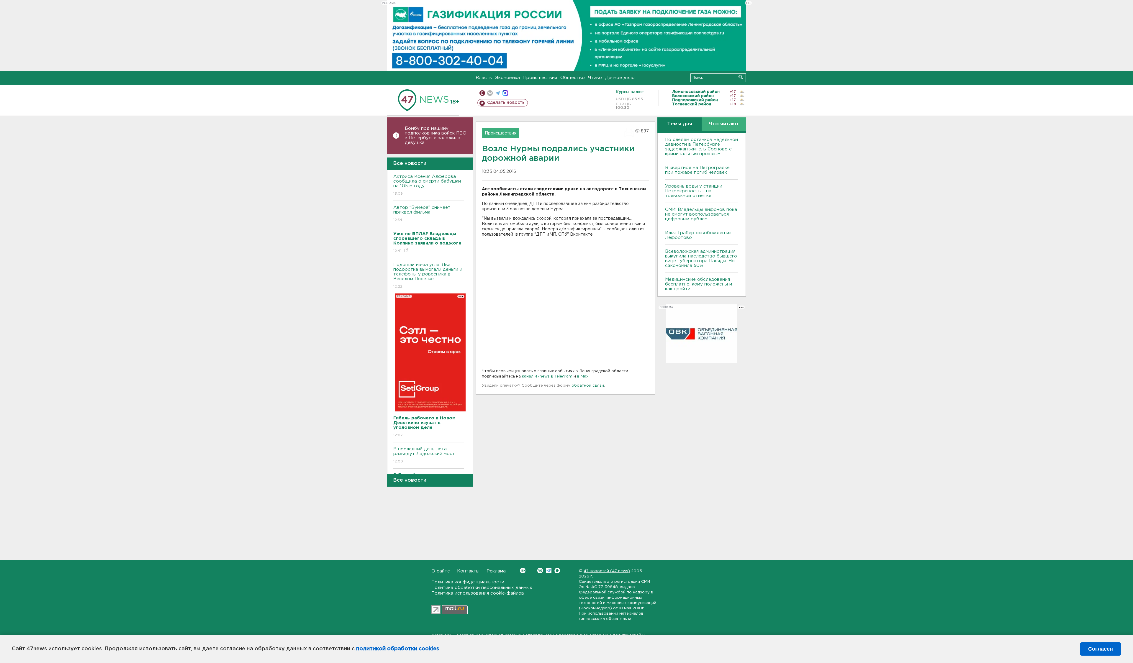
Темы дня (679, 124)
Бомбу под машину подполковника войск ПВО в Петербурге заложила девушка (435, 136)
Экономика (507, 78)
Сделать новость (506, 102)
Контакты (468, 571)
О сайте (440, 571)
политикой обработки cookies (397, 648)
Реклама (496, 571)
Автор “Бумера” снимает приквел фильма (422, 213)
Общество (572, 78)
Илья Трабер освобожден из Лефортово (698, 235)
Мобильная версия (482, 93)
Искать (741, 77)
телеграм (497, 93)
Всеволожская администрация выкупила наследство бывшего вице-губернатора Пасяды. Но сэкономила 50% (701, 259)
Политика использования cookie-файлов (477, 593)
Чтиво (595, 78)
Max (557, 570)
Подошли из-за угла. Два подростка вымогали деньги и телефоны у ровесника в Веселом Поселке (427, 275)
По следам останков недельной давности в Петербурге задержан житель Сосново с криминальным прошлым (701, 147)
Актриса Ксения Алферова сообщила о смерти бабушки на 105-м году (427, 185)
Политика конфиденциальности (467, 582)
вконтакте (490, 93)
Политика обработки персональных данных (481, 588)
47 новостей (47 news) (607, 571)
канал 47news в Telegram (547, 376)
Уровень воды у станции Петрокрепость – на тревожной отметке (693, 191)
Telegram (548, 570)
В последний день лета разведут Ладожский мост (424, 455)
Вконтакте (540, 570)
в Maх (582, 376)
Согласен (1100, 649)
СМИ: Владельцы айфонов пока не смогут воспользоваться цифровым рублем (701, 214)
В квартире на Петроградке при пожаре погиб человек (697, 170)
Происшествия (540, 78)
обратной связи (588, 385)
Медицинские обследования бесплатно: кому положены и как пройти (698, 284)
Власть (484, 78)
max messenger (505, 93)
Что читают (724, 124)
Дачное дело (620, 78)
